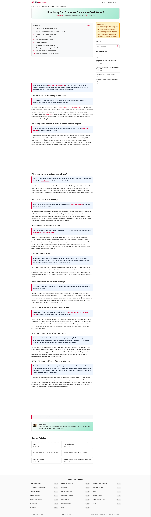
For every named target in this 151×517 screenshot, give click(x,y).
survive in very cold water (56, 85)
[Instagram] (65, 514)
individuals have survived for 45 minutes (70, 107)
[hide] (88, 25)
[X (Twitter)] (68, 514)
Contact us (117, 514)
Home (103, 2)
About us (110, 514)
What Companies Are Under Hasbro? (105, 55)
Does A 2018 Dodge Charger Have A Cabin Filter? (107, 80)
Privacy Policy (94, 514)
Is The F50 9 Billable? (39, 459)
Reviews (109, 2)
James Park (60, 15)
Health (38, 6)
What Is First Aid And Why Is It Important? (76, 452)
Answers (115, 2)
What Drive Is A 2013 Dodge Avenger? (106, 74)
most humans (45, 181)
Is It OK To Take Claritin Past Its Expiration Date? (77, 459)
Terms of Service (103, 514)
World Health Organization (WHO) (44, 232)
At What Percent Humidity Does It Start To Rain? (106, 61)
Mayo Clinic (49, 114)
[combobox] (108, 46)
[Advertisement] (62, 70)
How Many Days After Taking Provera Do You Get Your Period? (77, 443)
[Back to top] (147, 514)
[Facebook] (63, 514)
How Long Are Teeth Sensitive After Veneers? (46, 452)
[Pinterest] (70, 514)
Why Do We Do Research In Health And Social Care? (46, 443)
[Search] (117, 46)
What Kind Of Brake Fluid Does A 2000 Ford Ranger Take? (107, 68)
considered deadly (77, 204)
